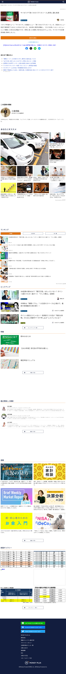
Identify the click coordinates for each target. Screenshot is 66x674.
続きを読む (33, 38)
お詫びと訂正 (24, 655)
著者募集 (23, 650)
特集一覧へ (33, 372)
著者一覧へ (33, 431)
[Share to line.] (35, 48)
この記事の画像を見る (33, 42)
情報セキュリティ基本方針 (27, 640)
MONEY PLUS (3, 5)
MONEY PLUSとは (25, 635)
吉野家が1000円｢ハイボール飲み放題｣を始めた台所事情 (19, 63)
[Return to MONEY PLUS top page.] (33, 1)
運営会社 (23, 637)
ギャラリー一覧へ (33, 607)
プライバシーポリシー (26, 643)
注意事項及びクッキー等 (27, 645)
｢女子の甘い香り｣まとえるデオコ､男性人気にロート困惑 (19, 61)
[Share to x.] (31, 48)
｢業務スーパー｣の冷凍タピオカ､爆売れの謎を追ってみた (19, 59)
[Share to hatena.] (39, 48)
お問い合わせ (24, 648)
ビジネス (10, 5)
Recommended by (58, 200)
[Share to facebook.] (26, 48)
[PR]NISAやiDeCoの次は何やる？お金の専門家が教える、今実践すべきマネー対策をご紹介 (29, 45)
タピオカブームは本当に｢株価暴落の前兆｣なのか (17, 68)
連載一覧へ (33, 540)
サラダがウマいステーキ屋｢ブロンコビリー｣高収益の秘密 (20, 65)
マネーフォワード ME (26, 658)
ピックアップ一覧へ (33, 327)
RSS (22, 653)
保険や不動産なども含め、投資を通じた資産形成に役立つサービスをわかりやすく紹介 (28, 70)
